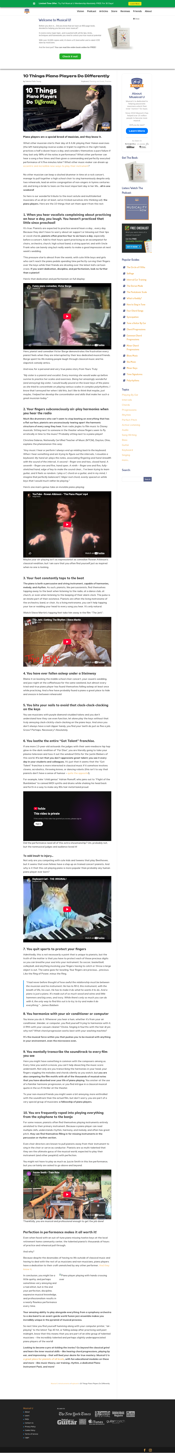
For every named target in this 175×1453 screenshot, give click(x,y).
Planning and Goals (96, 81)
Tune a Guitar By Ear (136, 323)
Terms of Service (31, 1434)
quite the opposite (78, 773)
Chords (126, 404)
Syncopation (133, 316)
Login (27, 1438)
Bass (124, 439)
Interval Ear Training (136, 279)
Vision (80, 11)
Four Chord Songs (135, 310)
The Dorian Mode (135, 285)
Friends (137, 11)
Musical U (54, 1383)
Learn (27, 1415)
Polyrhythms (133, 380)
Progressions (129, 409)
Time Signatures (134, 374)
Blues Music (132, 355)
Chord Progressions (136, 329)
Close (137, 19)
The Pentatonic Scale (137, 292)
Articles (103, 11)
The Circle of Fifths (136, 267)
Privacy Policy (30, 1426)
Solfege (130, 273)
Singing (126, 454)
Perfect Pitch (129, 419)
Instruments (64, 1383)
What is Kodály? (134, 298)
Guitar (125, 444)
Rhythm (126, 414)
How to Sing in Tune (136, 304)
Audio (125, 429)
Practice (108, 81)
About (148, 11)
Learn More (137, 130)
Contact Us (29, 1423)
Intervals (127, 399)
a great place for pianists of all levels (43, 1358)
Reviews (125, 11)
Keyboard (85, 81)
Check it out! (70, 56)
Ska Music (131, 361)
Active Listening (131, 424)
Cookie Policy (30, 1430)
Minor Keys (132, 368)
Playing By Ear (130, 394)
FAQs (27, 1419)
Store (114, 11)
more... (125, 459)
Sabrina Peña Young (33, 81)
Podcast (91, 11)
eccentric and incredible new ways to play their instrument (55, 165)
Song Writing (129, 434)
